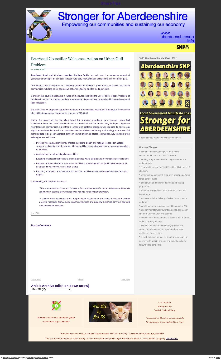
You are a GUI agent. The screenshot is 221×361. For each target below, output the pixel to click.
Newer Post (36, 279)
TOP (218, 358)
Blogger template (11, 358)
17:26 (37, 213)
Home (80, 279)
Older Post (125, 279)
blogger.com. (172, 338)
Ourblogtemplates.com (37, 358)
